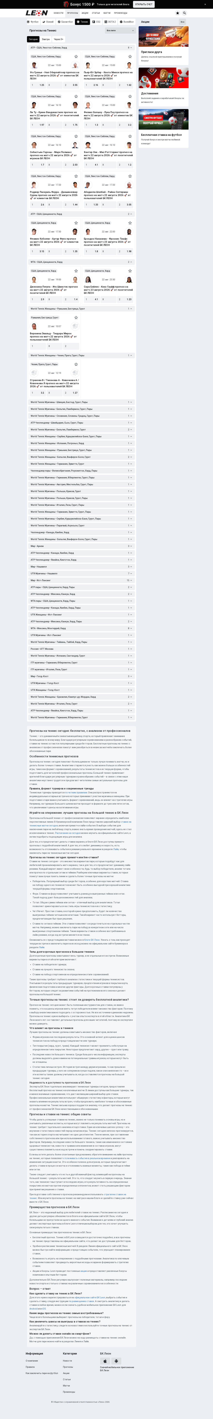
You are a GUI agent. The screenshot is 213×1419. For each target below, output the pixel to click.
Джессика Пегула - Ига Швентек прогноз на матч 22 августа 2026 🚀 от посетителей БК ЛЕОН (54, 289)
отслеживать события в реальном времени (86, 1158)
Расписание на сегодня (68, 833)
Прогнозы (72, 13)
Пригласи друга (151, 52)
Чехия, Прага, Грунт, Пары (44, 364)
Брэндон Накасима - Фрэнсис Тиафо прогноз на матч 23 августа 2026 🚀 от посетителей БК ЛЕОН (107, 241)
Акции (85, 13)
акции (83, 1271)
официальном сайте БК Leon (90, 1297)
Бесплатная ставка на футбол (161, 134)
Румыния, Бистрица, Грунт (44, 317)
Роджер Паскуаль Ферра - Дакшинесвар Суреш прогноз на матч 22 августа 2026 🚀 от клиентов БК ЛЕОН (53, 195)
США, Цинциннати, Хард (43, 223)
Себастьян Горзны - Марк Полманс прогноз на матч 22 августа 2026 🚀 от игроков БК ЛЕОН (53, 155)
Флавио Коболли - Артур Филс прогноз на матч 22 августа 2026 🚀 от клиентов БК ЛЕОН (54, 241)
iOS (44, 1308)
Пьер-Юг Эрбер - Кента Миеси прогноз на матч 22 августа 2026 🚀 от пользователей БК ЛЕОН (108, 75)
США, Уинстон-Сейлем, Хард (46, 56)
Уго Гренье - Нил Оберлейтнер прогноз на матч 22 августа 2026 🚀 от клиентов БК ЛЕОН (54, 75)
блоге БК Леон (92, 940)
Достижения (149, 93)
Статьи (96, 13)
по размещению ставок (81, 1301)
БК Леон (105, 1353)
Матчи (107, 13)
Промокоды (120, 13)
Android (33, 1308)
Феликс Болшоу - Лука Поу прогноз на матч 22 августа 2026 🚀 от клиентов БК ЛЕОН (108, 115)
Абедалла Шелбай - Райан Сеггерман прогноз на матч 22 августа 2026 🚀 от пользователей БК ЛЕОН (107, 195)
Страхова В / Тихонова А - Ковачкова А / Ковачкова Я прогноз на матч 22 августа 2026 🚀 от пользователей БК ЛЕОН (54, 383)
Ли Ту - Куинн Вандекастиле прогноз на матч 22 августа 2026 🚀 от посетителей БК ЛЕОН (54, 115)
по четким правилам (76, 792)
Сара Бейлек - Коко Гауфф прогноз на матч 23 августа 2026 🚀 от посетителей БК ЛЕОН (108, 289)
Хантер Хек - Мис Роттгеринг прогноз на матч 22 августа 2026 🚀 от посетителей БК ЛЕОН (108, 155)
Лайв (116, 849)
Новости (58, 13)
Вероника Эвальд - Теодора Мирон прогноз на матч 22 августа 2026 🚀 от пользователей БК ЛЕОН (53, 336)
